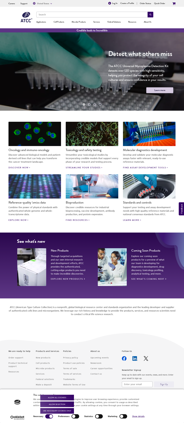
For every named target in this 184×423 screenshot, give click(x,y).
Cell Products (59, 21)
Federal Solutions (114, 21)
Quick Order (159, 3)
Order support (15, 357)
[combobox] (92, 14)
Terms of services (72, 374)
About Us (147, 21)
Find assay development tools (144, 167)
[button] (150, 14)
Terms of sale (70, 368)
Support (23, 3)
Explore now (17, 220)
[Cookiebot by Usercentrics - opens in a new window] (17, 418)
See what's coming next (147, 279)
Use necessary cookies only (57, 411)
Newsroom (96, 363)
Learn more (159, 90)
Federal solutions (45, 379)
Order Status (145, 3)
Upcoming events (100, 357)
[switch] (75, 416)
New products (43, 357)
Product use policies (74, 363)
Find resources (77, 220)
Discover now (18, 167)
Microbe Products (79, 21)
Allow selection (57, 404)
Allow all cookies (57, 397)
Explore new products (67, 279)
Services (96, 21)
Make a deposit (44, 384)
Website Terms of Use (74, 384)
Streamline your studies (83, 167)
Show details (138, 416)
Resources (132, 21)
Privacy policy (70, 357)
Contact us (96, 374)
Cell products (43, 363)
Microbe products (45, 368)
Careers (11, 3)
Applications (41, 21)
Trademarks (69, 379)
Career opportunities (101, 368)
